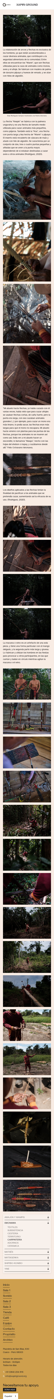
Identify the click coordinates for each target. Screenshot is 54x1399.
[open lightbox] (27, 718)
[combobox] (10, 1396)
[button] (4, 5)
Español (8, 1396)
